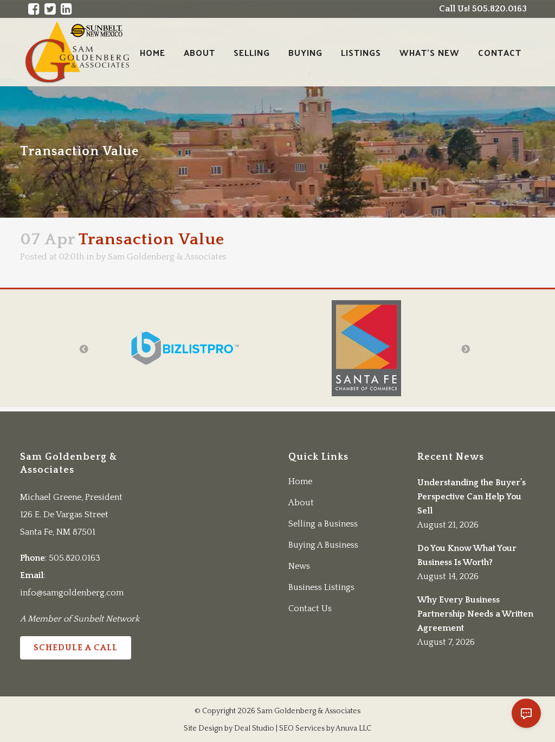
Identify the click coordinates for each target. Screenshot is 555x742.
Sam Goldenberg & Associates (167, 257)
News (299, 566)
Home (300, 481)
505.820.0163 (74, 558)
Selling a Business (323, 524)
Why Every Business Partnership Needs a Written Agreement (475, 614)
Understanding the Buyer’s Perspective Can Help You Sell (471, 497)
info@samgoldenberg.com (72, 593)
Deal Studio (254, 728)
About (301, 503)
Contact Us (310, 608)
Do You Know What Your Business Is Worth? (467, 555)
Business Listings (321, 587)
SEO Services (302, 728)
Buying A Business (323, 545)
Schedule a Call (76, 647)
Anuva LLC (353, 728)
